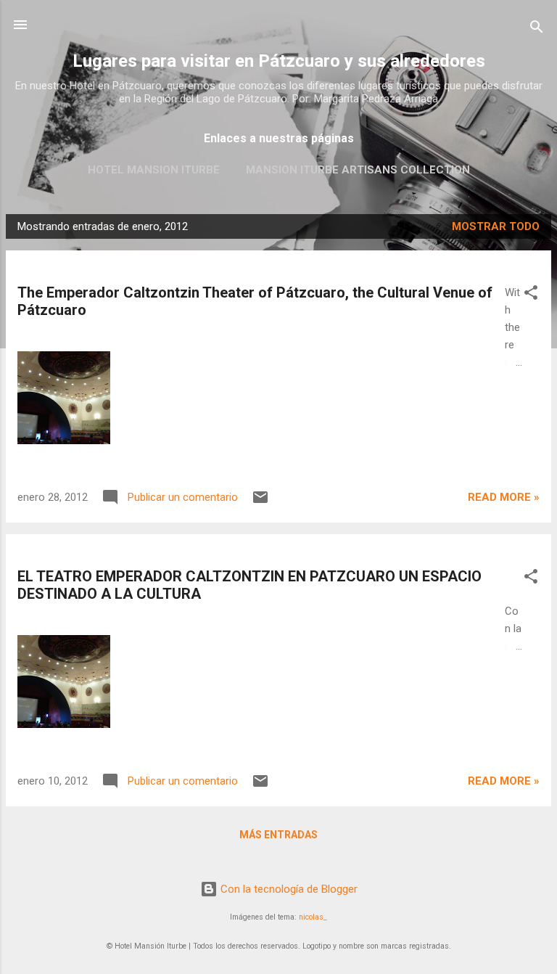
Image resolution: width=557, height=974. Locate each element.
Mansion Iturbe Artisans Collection (358, 169)
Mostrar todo (496, 226)
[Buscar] (536, 29)
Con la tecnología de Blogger (288, 889)
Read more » (504, 497)
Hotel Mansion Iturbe (154, 169)
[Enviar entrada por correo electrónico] (260, 502)
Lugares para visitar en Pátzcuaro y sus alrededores (279, 61)
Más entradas (278, 834)
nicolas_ (313, 917)
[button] (531, 295)
